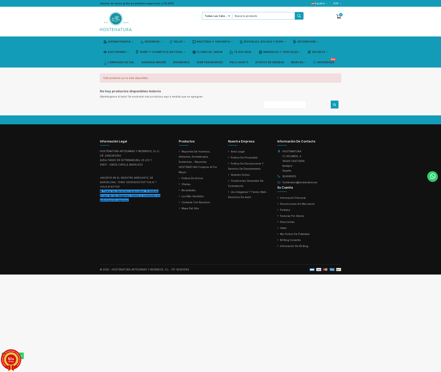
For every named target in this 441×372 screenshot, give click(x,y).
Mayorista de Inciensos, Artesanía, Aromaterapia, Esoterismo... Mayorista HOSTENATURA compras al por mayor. (198, 162)
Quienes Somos (240, 174)
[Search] (299, 15)
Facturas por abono (292, 215)
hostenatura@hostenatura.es (300, 182)
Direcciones (287, 221)
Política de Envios (192, 178)
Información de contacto (296, 141)
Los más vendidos (193, 196)
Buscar (335, 104)
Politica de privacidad (244, 157)
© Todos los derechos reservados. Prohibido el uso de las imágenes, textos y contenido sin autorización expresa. (130, 196)
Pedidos (285, 209)
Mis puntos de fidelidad (295, 233)
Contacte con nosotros (196, 202)
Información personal (293, 197)
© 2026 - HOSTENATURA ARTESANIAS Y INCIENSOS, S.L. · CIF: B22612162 (144, 269)
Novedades (189, 190)
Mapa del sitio (190, 208)
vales (283, 227)
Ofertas (186, 184)
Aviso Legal (238, 151)
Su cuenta (285, 187)
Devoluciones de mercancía (297, 203)
